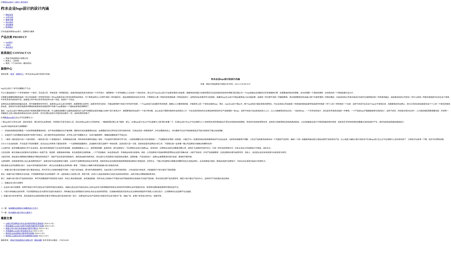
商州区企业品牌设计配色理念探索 (20, 233)
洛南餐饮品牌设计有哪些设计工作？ (23, 208)
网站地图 (38, 240)
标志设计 (9, 47)
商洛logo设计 (10, 118)
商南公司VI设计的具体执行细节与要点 (22, 228)
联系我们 (9, 27)
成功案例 (9, 25)
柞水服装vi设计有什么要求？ (20, 213)
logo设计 (9, 42)
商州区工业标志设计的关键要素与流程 (22, 236)
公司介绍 (9, 17)
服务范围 (9, 20)
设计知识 (9, 22)
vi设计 (8, 45)
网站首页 (9, 15)
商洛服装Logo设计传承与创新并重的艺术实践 (24, 226)
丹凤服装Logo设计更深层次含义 (19, 231)
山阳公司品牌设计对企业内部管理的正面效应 (24, 223)
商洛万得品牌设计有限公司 (21, 240)
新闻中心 (20, 74)
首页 (12, 74)
